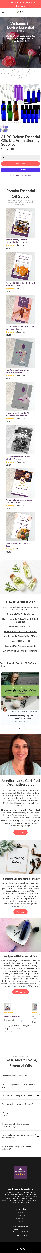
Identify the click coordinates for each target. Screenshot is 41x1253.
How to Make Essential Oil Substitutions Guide (17, 371)
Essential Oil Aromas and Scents (20, 646)
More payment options (20, 175)
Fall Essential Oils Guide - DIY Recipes (19, 544)
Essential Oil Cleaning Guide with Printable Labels (20, 284)
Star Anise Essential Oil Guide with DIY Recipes (19, 457)
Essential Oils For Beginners (20, 614)
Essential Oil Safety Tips (20, 641)
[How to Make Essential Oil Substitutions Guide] (35, 1007)
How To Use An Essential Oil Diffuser (20, 636)
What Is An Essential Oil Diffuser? (20, 631)
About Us (21, 1221)
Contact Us (20, 1212)
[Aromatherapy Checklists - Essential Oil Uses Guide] (7, 1007)
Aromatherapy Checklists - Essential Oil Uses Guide (18, 240)
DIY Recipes (20, 992)
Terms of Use (20, 1218)
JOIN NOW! (21, 6)
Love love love (12, 1016)
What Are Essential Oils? (20, 626)
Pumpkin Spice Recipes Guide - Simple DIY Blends (19, 501)
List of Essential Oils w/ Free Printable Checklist (20, 620)
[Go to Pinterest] (24, 1250)
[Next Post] (25, 729)
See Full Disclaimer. (24, 1202)
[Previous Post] (16, 729)
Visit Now (20, 912)
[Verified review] (21, 1021)
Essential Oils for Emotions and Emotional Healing (20, 327)
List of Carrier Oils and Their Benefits (20, 650)
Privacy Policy (20, 1215)
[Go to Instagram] (20, 1250)
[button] (39, 1014)
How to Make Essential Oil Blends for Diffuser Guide (17, 414)
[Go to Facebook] (17, 1250)
